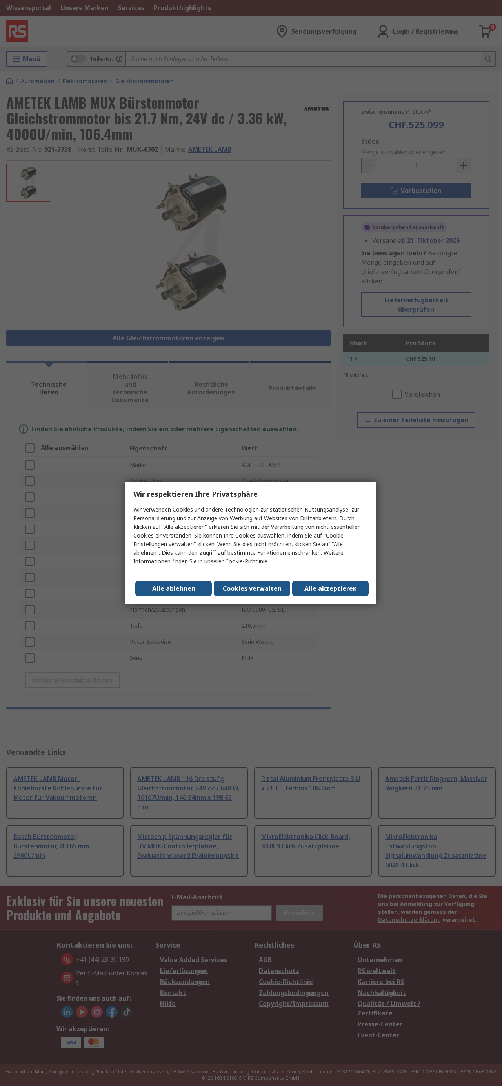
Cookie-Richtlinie (246, 561)
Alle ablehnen (173, 588)
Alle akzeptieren (330, 588)
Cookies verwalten (252, 588)
